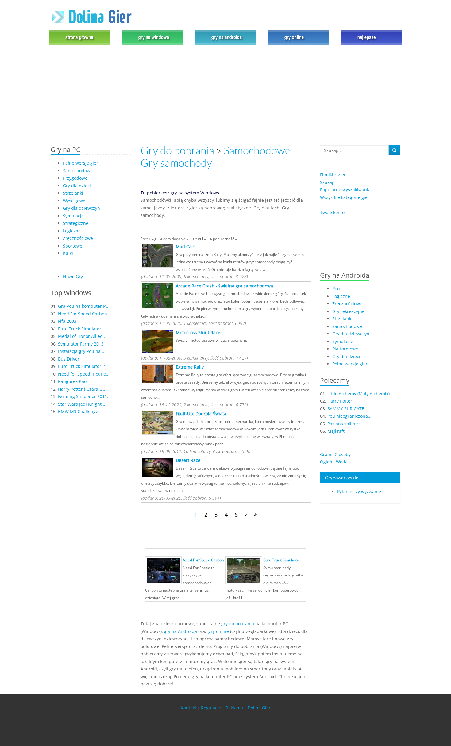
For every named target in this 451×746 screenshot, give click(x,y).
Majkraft (336, 431)
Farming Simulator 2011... (84, 396)
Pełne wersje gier (80, 163)
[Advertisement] (225, 96)
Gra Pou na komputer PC (83, 306)
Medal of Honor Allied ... (83, 336)
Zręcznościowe (78, 238)
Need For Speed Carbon (82, 314)
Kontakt (188, 708)
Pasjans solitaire (344, 424)
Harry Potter (339, 401)
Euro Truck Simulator (79, 329)
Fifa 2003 (67, 321)
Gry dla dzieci (77, 186)
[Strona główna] (81, 37)
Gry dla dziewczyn (81, 208)
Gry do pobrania (177, 151)
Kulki (68, 253)
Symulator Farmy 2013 (81, 344)
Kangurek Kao (72, 381)
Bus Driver (68, 359)
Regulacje (211, 708)
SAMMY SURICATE (345, 409)
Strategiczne (75, 223)
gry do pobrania (237, 624)
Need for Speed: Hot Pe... (84, 374)
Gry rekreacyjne (348, 311)
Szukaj (326, 182)
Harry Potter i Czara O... (82, 389)
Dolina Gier (259, 708)
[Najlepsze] (370, 37)
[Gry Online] (298, 37)
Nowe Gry (73, 276)
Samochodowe (78, 171)
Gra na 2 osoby (335, 454)
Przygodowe (75, 178)
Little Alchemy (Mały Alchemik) (358, 393)
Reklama (234, 708)
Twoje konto (332, 212)
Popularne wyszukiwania (345, 190)
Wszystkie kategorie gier (344, 197)
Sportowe (72, 246)
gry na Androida (180, 631)
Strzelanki (73, 193)
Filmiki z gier (333, 175)
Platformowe (345, 349)
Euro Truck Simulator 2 (81, 366)
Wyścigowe (74, 201)
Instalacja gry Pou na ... (82, 351)
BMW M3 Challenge (78, 411)
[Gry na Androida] (225, 37)
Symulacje (73, 216)
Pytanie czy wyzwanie (359, 491)
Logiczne (72, 231)
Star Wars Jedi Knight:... (82, 404)
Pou (336, 288)
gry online (218, 631)
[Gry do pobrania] (152, 37)
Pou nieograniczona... (349, 416)
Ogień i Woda (334, 462)
